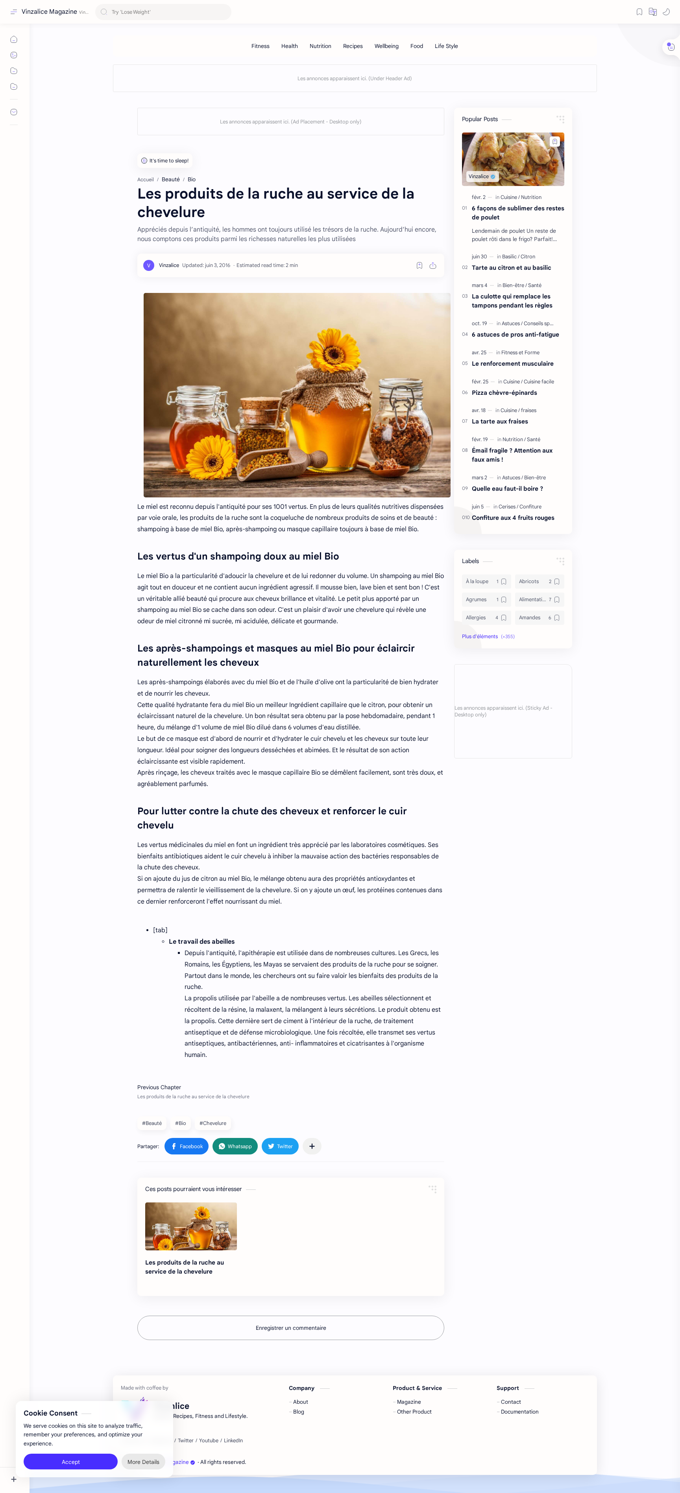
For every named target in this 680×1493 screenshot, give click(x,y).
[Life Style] (446, 46)
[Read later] (419, 265)
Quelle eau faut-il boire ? (507, 488)
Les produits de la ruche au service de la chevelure (184, 1267)
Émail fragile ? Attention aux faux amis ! (512, 455)
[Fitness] (260, 46)
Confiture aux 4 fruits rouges (513, 517)
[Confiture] (530, 506)
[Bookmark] (639, 12)
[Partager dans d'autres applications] (312, 1146)
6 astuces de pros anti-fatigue (515, 334)
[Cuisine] (510, 197)
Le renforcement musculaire (513, 363)
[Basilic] (510, 256)
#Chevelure (213, 1123)
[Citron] (528, 256)
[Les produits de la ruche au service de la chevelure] (297, 395)
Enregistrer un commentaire (291, 1327)
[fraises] (528, 410)
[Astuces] (512, 323)
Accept (71, 1461)
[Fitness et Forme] (520, 352)
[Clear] (224, 12)
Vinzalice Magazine (49, 12)
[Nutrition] (320, 46)
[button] (653, 12)
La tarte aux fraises (500, 421)
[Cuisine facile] (539, 381)
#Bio (180, 1123)
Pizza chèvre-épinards (504, 392)
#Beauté (152, 1123)
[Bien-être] (515, 285)
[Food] (416, 46)
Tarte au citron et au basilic (511, 267)
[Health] (289, 46)
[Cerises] (508, 506)
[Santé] (534, 285)
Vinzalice (291, 1462)
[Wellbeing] (387, 46)
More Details (143, 1461)
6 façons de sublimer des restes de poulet (518, 212)
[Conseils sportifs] (543, 323)
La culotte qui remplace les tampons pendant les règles (512, 301)
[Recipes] (353, 46)
